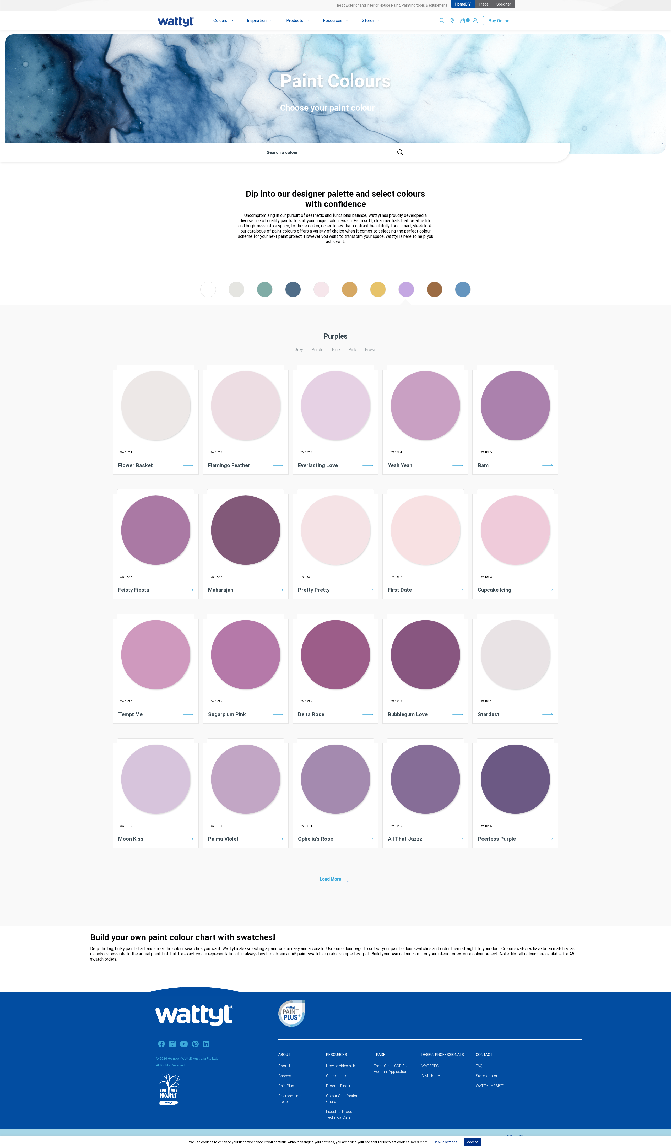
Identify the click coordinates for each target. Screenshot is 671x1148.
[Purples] (406, 295)
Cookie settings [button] (445, 1142)
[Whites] (208, 295)
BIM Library (430, 1076)
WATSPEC (430, 1066)
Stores (368, 20)
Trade (484, 4)
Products (294, 20)
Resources (332, 20)
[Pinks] (321, 295)
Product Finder (338, 1086)
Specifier (503, 4)
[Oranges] (350, 295)
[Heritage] (434, 295)
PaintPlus (286, 1086)
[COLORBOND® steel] (463, 295)
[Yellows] (378, 295)
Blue (336, 349)
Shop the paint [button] (155, 480)
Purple (317, 349)
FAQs (480, 1066)
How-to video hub (340, 1066)
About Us (286, 1066)
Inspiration (257, 20)
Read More (419, 1142)
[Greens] (265, 295)
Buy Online (499, 20)
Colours (220, 20)
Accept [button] (472, 1142)
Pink (352, 349)
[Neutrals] (236, 295)
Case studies (336, 1076)
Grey (299, 349)
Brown (370, 349)
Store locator (486, 1076)
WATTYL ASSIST (490, 1086)
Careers (284, 1076)
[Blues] (293, 295)
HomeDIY (463, 4)
